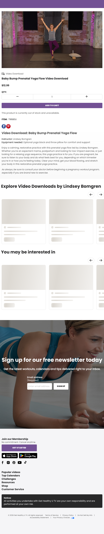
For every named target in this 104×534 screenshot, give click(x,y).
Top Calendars (11, 475)
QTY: (4, 92)
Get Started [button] (19, 447)
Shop (5, 486)
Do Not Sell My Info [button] (85, 515)
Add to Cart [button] (52, 105)
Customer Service (13, 489)
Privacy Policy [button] (68, 515)
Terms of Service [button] (51, 515)
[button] (17, 96)
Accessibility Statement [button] (39, 518)
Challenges (9, 479)
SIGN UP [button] (61, 386)
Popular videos (11, 472)
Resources (8, 482)
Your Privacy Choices (61, 518)
